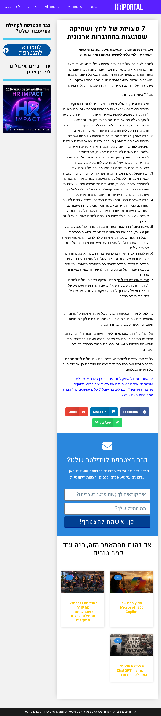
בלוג (94, 6)
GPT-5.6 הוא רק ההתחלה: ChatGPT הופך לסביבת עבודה (131, 671)
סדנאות (77, 6)
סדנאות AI (52, 6)
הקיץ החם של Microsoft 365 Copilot (131, 607)
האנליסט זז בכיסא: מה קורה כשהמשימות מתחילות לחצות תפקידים (83, 612)
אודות (32, 6)
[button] (134, 411)
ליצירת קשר (11, 6)
